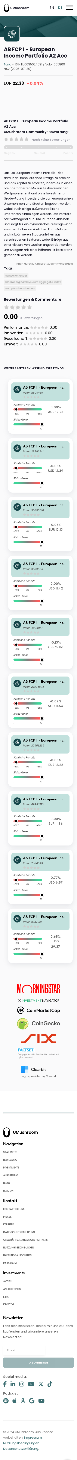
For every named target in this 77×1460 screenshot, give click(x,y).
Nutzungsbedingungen (21, 1443)
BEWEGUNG (10, 1160)
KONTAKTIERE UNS (14, 1209)
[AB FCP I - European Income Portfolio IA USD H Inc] (40, 583)
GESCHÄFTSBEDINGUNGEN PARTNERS (25, 1240)
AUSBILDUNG (10, 1175)
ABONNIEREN (38, 1363)
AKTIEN (7, 1281)
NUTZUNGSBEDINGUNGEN (18, 1247)
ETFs (6, 1297)
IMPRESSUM (9, 1263)
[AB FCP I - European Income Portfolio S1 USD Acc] (40, 936)
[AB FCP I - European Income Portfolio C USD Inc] (40, 877)
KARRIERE (8, 1224)
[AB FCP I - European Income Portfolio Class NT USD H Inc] (40, 465)
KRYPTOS (8, 1304)
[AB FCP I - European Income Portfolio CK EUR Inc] (40, 759)
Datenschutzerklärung (20, 1448)
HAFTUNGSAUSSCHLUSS (17, 1255)
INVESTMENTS (11, 1167)
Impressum (33, 1437)
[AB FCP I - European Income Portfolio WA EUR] (40, 818)
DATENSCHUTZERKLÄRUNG (19, 1232)
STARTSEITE (10, 1152)
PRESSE (7, 1217)
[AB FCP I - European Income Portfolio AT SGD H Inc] (40, 700)
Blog (6, 1183)
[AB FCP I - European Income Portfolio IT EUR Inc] (40, 524)
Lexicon (8, 1190)
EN (52, 7)
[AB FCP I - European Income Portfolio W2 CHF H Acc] (40, 642)
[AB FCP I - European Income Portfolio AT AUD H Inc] (40, 406)
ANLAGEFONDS (12, 1289)
